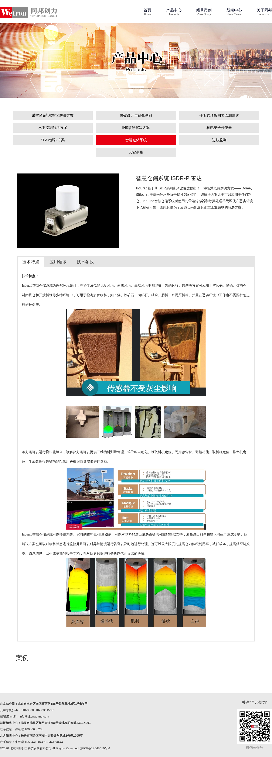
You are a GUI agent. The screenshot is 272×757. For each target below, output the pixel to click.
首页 (147, 12)
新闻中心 (234, 12)
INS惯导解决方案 (136, 128)
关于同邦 (264, 12)
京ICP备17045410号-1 (95, 748)
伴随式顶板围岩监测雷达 (219, 115)
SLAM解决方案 (53, 140)
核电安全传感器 (219, 128)
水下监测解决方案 (52, 128)
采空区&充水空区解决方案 (53, 115)
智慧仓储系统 (136, 140)
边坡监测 (219, 140)
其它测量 (136, 152)
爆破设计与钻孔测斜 (136, 115)
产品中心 (173, 12)
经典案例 (204, 12)
